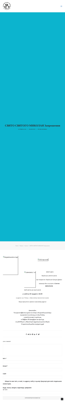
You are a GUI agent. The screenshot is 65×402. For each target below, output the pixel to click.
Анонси (32, 129)
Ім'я (4, 358)
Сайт (4, 374)
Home (16, 245)
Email (5, 366)
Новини (21, 245)
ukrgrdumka (43, 129)
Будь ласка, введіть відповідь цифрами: (17, 387)
